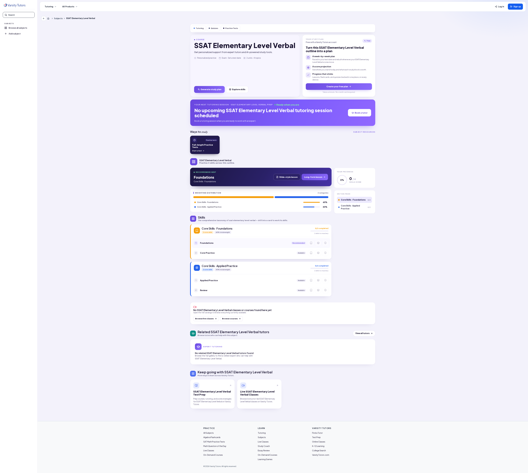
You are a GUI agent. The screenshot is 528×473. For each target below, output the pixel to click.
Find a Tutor (317, 433)
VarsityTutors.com (320, 455)
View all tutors (362, 333)
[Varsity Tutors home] (14, 5)
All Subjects (208, 433)
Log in (501, 6)
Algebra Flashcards (211, 437)
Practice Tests (231, 28)
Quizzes (214, 28)
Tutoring (49, 6)
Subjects (58, 18)
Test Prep (316, 437)
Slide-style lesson (288, 177)
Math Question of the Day (214, 446)
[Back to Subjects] (44, 18)
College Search (319, 450)
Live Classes (208, 450)
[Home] (48, 18)
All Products (68, 6)
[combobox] (20, 14)
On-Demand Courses (213, 455)
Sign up (517, 6)
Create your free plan (337, 86)
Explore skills (238, 89)
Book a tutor (361, 112)
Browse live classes (204, 318)
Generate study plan (211, 89)
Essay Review (264, 450)
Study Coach (264, 446)
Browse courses (230, 318)
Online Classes (318, 441)
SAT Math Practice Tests (214, 441)
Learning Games (265, 459)
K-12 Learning (318, 446)
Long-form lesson (313, 177)
